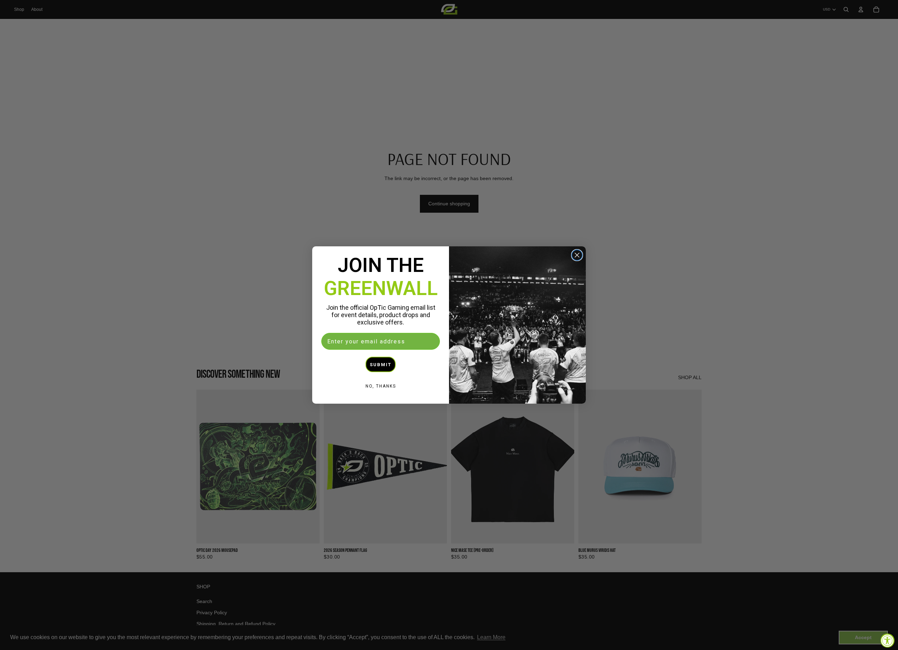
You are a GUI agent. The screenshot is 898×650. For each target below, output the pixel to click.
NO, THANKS (381, 386)
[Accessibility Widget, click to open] (887, 641)
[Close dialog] (577, 255)
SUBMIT (380, 364)
